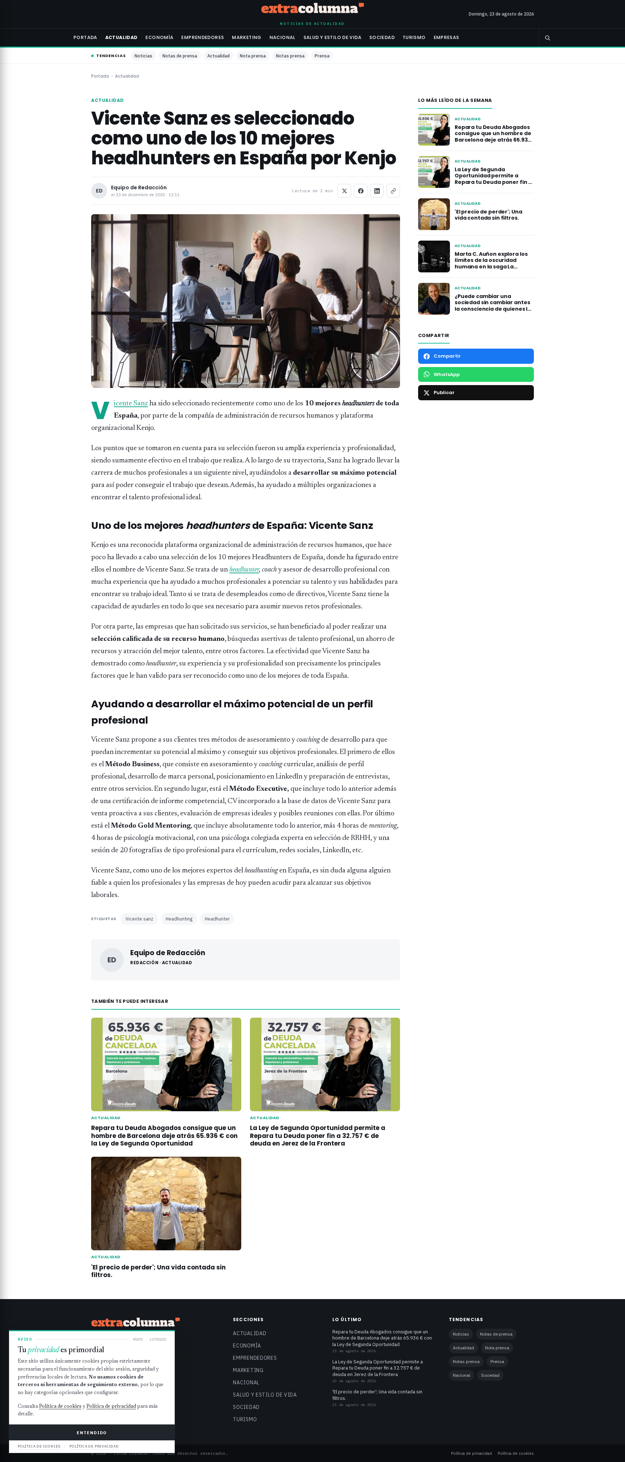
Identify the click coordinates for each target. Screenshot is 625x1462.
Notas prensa (290, 56)
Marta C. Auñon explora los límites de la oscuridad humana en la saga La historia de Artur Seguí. (491, 263)
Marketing (246, 37)
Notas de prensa (179, 56)
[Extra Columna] (312, 9)
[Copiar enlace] (393, 191)
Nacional (282, 37)
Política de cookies (516, 1453)
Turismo (414, 37)
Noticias (143, 56)
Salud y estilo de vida (332, 37)
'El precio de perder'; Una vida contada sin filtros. (158, 1271)
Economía (159, 37)
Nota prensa (253, 56)
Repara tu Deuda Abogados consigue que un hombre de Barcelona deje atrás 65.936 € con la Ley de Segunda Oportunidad (164, 1135)
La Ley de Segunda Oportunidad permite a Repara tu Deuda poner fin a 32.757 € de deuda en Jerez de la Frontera (317, 1135)
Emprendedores (202, 37)
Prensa (322, 56)
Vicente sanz (139, 919)
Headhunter (217, 919)
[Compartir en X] (344, 191)
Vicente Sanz (131, 403)
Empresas (446, 37)
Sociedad (382, 37)
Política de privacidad (471, 1453)
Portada (85, 37)
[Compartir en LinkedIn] (377, 191)
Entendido (92, 1432)
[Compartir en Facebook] (360, 191)
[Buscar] (547, 38)
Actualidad (121, 37)
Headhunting (179, 919)
